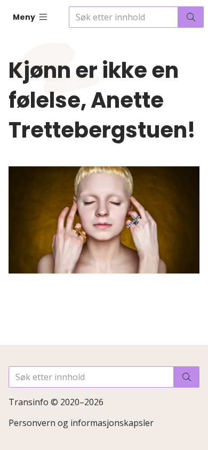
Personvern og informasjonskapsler (81, 423)
